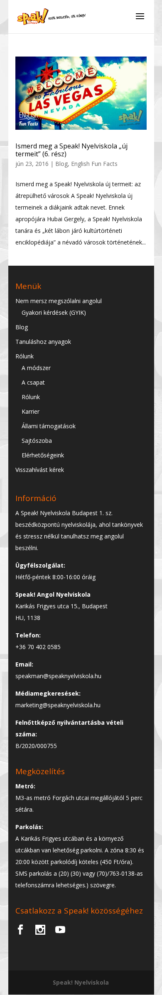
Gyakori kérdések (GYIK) (54, 312)
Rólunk (24, 356)
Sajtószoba (37, 440)
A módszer (36, 368)
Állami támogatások (49, 426)
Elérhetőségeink (43, 455)
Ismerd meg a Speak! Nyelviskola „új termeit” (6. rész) (71, 149)
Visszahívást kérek (39, 470)
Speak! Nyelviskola (81, 982)
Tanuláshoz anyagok (43, 342)
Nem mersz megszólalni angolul (58, 301)
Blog (61, 164)
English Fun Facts (94, 164)
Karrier (30, 411)
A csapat (33, 382)
